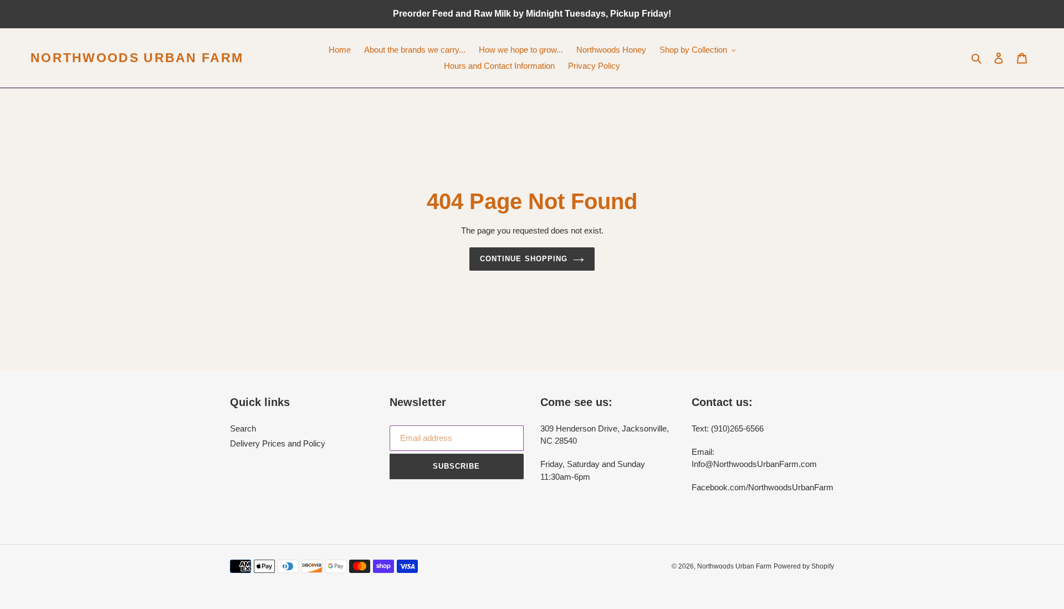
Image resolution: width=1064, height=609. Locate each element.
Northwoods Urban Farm (136, 57)
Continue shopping (523, 259)
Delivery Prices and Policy (277, 443)
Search (243, 428)
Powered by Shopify (804, 566)
